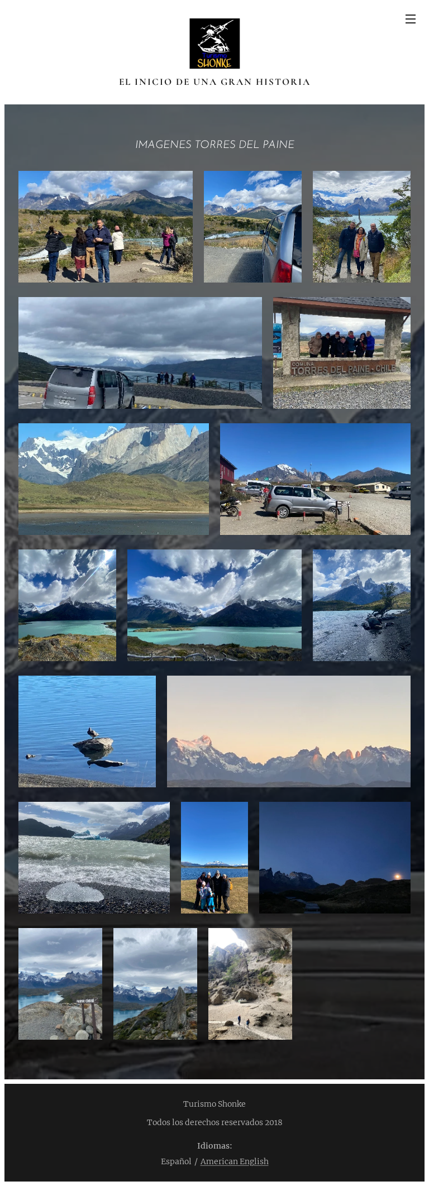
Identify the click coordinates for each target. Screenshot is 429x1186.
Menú (410, 18)
